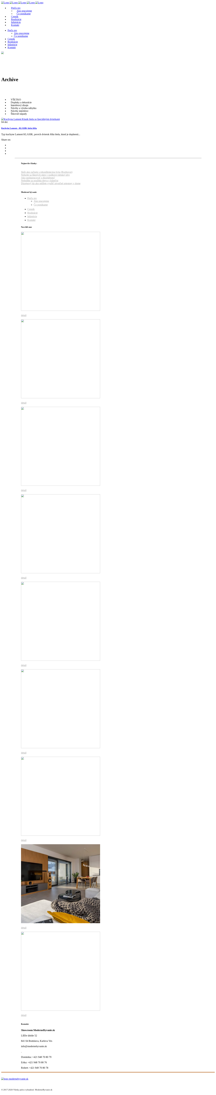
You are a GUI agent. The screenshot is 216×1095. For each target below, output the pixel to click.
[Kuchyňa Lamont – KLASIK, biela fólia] (30, 119)
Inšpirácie (32, 216)
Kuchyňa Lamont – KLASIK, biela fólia (19, 128)
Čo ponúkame (41, 204)
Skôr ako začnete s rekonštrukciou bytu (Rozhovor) (46, 172)
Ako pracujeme (41, 201)
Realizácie (32, 212)
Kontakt (31, 220)
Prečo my (32, 198)
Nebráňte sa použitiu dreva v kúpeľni (39, 180)
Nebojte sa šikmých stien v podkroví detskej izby (45, 175)
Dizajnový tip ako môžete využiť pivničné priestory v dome (50, 183)
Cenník (31, 209)
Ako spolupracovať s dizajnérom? (38, 177)
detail (23, 315)
